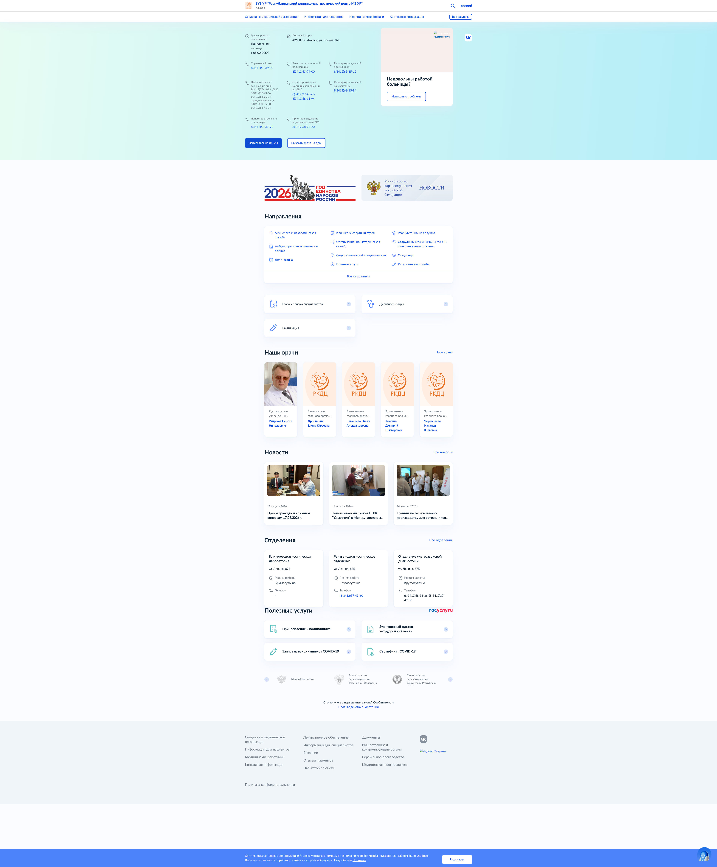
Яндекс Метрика (311, 855)
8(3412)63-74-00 (303, 71)
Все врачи (445, 352)
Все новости (443, 452)
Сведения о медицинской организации (271, 16)
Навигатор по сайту (318, 768)
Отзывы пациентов (318, 760)
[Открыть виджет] (704, 854)
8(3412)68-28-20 (303, 126)
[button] (452, 5)
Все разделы (460, 16)
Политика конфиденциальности (270, 785)
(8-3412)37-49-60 (351, 595)
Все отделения (441, 540)
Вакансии (310, 753)
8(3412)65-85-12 (345, 71)
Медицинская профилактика (384, 765)
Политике (359, 860)
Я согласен (457, 859)
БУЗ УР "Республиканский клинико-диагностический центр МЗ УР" (309, 3)
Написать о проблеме (406, 96)
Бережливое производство (383, 757)
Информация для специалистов (328, 745)
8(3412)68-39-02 (262, 67)
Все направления (358, 276)
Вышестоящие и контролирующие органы (382, 747)
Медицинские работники (366, 16)
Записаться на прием (263, 143)
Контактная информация (407, 16)
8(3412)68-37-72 (262, 126)
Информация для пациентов (323, 16)
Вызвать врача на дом (306, 143)
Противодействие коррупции (358, 707)
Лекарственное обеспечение (326, 737)
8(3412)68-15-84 (345, 90)
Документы (371, 737)
